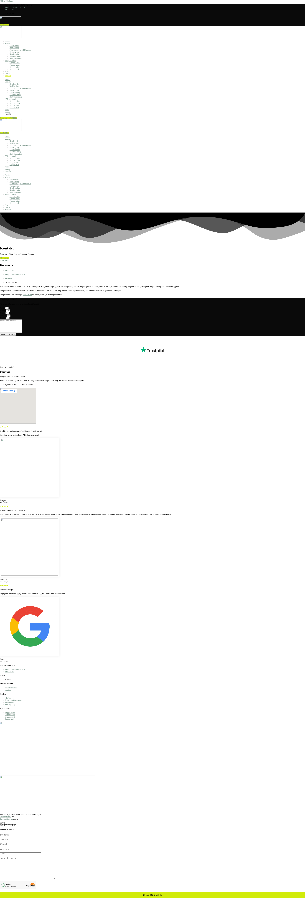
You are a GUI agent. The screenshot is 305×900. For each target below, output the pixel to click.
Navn (2, 308)
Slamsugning (14, 52)
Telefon (3, 311)
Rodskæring (14, 48)
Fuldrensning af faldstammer (20, 50)
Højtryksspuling (16, 58)
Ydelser (8, 43)
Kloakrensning (15, 56)
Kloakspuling (15, 54)
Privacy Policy (5, 817)
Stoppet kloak (15, 65)
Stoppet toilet (14, 67)
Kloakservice (14, 46)
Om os (7, 73)
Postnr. (3, 318)
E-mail (2, 313)
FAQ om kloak (10, 61)
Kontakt (8, 76)
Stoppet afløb (15, 63)
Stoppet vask (14, 69)
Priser (7, 71)
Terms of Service (6, 819)
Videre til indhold (6, 1)
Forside (7, 41)
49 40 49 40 (27, 295)
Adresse (3, 316)
